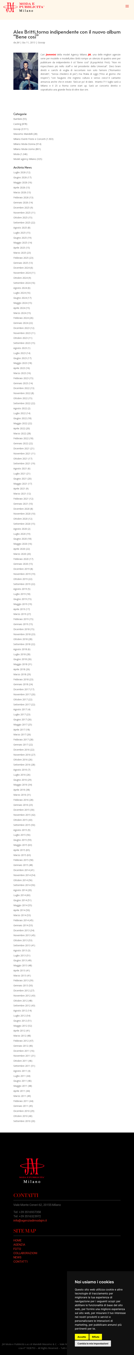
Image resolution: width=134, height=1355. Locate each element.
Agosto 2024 (20, 287)
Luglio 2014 (19, 895)
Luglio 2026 (19, 172)
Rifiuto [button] (95, 1336)
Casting (17, 123)
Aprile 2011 (19, 1090)
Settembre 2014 (21, 885)
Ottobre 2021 (20, 458)
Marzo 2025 (19, 252)
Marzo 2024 (19, 313)
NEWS (17, 1257)
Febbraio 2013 (21, 980)
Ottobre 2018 (20, 639)
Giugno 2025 (20, 237)
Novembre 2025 (22, 212)
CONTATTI (20, 1261)
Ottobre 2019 (20, 579)
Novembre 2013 (22, 935)
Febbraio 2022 (21, 438)
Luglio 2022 (19, 413)
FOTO (17, 1249)
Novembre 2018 (22, 634)
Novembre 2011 (22, 1055)
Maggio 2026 (20, 182)
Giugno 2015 (20, 839)
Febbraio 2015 (21, 860)
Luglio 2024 (19, 292)
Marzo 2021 (19, 493)
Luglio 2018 (19, 654)
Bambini (17, 118)
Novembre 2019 (22, 573)
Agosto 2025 (20, 227)
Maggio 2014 (20, 905)
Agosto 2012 (20, 1010)
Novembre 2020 (22, 513)
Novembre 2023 (22, 333)
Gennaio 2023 (20, 383)
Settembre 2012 (21, 1005)
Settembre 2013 (21, 945)
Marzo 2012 (19, 1035)
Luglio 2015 (19, 834)
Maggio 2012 (20, 1025)
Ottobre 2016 (20, 759)
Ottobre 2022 (20, 398)
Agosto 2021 (20, 468)
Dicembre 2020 (21, 508)
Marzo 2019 (19, 614)
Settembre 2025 (21, 222)
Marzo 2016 (19, 794)
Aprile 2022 (19, 428)
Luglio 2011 (19, 1075)
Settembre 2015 (21, 824)
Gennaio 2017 (20, 744)
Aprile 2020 (19, 548)
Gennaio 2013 (20, 985)
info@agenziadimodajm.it (30, 1220)
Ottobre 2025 (20, 217)
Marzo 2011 (19, 1095)
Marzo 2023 (19, 373)
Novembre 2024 (22, 272)
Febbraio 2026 (21, 197)
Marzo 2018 (19, 674)
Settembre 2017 (21, 704)
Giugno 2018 (20, 659)
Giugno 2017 (20, 719)
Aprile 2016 (19, 789)
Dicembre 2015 (21, 809)
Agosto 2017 (20, 709)
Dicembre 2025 (21, 207)
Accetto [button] (81, 1336)
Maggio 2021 (20, 483)
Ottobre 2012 (20, 1000)
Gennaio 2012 (20, 1045)
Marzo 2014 (19, 915)
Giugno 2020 (20, 538)
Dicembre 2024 (21, 267)
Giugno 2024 (20, 297)
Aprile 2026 (19, 187)
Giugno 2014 (20, 900)
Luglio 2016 (19, 774)
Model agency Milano (24, 159)
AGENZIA (19, 1244)
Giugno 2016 (20, 779)
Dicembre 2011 (21, 1050)
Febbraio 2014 (21, 920)
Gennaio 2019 (20, 624)
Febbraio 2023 (21, 378)
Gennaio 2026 (20, 202)
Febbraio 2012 (21, 1040)
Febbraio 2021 (21, 498)
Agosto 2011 (20, 1070)
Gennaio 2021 (20, 503)
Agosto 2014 (20, 890)
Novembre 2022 (22, 393)
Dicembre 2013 (21, 930)
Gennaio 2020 (20, 563)
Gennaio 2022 (20, 443)
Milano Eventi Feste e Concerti (29, 138)
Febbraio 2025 (21, 257)
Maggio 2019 (20, 604)
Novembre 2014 (22, 875)
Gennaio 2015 (20, 865)
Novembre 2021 (22, 453)
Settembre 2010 (21, 1121)
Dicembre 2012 (21, 990)
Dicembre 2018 (21, 629)
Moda (16, 154)
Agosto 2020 (20, 528)
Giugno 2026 (20, 177)
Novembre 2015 (22, 814)
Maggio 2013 (20, 965)
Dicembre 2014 (21, 870)
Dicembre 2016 (21, 749)
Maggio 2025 (20, 242)
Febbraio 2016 (21, 799)
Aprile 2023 (19, 368)
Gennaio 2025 (20, 262)
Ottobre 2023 (20, 337)
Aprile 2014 (19, 910)
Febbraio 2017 (21, 739)
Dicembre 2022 (21, 388)
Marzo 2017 (19, 734)
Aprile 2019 (19, 609)
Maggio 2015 (20, 845)
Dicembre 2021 (21, 448)
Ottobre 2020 (20, 518)
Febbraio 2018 (21, 679)
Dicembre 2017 (21, 689)
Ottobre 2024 (20, 277)
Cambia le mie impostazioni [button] (92, 1343)
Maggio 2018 (20, 664)
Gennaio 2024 (20, 322)
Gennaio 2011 (20, 1105)
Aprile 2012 (19, 1030)
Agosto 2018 (20, 649)
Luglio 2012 (19, 1015)
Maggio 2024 (20, 302)
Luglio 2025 (19, 232)
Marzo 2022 (19, 433)
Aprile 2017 (19, 729)
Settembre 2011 (21, 1065)
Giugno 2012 (20, 1020)
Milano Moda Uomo (24, 149)
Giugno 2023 (20, 358)
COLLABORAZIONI (25, 1253)
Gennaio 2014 (20, 925)
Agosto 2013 (20, 950)
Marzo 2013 (19, 975)
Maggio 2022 (20, 423)
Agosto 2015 (20, 830)
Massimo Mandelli (23, 133)
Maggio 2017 (20, 724)
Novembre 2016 (22, 754)
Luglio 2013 (19, 955)
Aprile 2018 (19, 669)
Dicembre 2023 (21, 328)
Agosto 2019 (20, 588)
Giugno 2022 (20, 418)
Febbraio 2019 (21, 619)
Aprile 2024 (19, 307)
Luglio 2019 (19, 594)
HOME (17, 1240)
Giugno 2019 (20, 599)
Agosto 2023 (20, 348)
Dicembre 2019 (21, 568)
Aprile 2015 (19, 850)
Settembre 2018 (21, 644)
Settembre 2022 (21, 403)
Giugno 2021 (20, 478)
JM (18, 42)
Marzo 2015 (19, 855)
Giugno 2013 (20, 960)
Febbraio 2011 (21, 1101)
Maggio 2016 (20, 784)
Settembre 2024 (21, 282)
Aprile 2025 (19, 247)
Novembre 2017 (22, 694)
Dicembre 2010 (21, 1110)
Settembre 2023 (21, 343)
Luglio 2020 (19, 533)
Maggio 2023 (20, 363)
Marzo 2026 (19, 192)
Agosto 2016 (20, 769)
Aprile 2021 (19, 488)
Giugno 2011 (20, 1080)
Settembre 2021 (21, 463)
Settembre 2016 (21, 764)
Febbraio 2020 (21, 558)
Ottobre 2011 (20, 1060)
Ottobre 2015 (20, 819)
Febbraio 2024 (21, 317)
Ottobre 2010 (20, 1116)
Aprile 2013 (19, 970)
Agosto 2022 (20, 408)
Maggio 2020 (20, 543)
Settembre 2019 (21, 584)
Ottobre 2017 (20, 699)
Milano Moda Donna (24, 144)
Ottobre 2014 (20, 880)
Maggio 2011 (20, 1085)
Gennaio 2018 (20, 684)
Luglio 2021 (19, 473)
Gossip (41, 42)
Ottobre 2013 (20, 940)
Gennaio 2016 (20, 804)
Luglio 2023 (19, 353)
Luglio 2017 (19, 714)
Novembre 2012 (22, 995)
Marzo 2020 (19, 553)
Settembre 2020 (21, 523)
